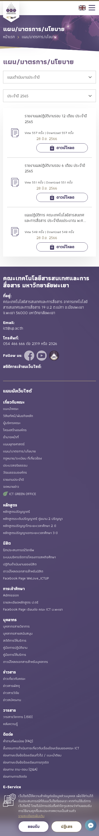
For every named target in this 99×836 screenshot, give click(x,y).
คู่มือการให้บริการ (14, 654)
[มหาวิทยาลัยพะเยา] (54, 355)
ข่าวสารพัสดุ (11, 685)
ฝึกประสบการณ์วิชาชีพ (18, 550)
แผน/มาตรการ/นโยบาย (19, 451)
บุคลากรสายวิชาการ (16, 626)
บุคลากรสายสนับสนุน (17, 633)
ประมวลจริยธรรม (15, 465)
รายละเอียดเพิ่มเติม (31, 816)
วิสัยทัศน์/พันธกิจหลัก (18, 416)
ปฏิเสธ (66, 826)
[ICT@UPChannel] (42, 355)
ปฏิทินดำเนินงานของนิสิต (20, 564)
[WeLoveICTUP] (30, 355)
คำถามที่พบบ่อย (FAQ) (18, 741)
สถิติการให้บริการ (14, 640)
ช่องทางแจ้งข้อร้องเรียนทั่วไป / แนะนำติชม (32, 755)
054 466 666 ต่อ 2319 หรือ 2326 (30, 343)
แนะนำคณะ (11, 408)
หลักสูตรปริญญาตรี (16, 511)
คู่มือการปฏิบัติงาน (15, 647)
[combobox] (49, 77)
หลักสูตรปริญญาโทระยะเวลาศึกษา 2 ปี (29, 525)
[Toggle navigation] (92, 8)
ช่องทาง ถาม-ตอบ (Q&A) (20, 769)
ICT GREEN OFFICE (22, 494)
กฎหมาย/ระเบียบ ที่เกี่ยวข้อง (22, 458)
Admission (11, 595)
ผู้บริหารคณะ (12, 423)
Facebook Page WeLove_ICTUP (26, 578)
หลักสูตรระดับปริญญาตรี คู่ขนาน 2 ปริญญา (33, 518)
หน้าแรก (9, 36)
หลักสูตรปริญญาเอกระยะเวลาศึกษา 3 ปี (30, 533)
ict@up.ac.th (13, 328)
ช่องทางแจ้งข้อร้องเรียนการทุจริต (26, 762)
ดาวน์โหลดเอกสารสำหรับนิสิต (23, 571)
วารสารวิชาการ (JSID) (17, 716)
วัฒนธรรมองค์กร (15, 472)
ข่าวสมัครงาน (12, 700)
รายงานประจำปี (13, 479)
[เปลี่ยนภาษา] (82, 7)
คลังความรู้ (10, 724)
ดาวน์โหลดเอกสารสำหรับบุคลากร (25, 661)
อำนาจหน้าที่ (11, 437)
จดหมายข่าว (11, 486)
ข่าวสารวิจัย (11, 692)
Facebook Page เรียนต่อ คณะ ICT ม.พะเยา (33, 609)
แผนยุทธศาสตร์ (14, 444)
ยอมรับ (34, 826)
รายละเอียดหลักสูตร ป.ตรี (20, 602)
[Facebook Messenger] (90, 825)
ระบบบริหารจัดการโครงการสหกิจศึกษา (29, 557)
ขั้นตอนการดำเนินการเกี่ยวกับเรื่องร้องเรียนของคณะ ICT (41, 748)
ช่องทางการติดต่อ (15, 776)
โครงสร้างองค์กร (15, 430)
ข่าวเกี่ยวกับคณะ (14, 678)
